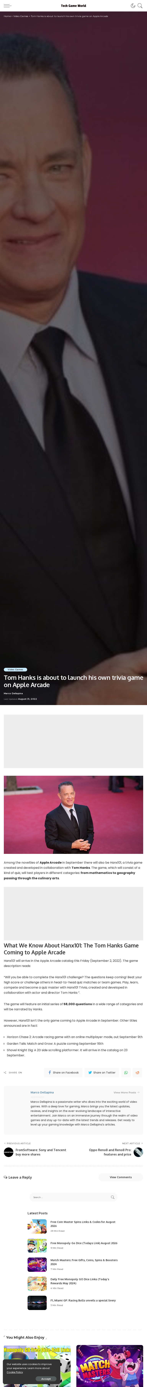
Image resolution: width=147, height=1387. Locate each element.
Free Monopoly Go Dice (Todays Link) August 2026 (84, 1243)
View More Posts (125, 1092)
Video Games (15, 669)
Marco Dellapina (13, 693)
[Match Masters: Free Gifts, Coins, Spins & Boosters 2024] (37, 1264)
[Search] (139, 5)
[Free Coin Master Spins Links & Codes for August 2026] (37, 1226)
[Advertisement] (73, 741)
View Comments (121, 1177)
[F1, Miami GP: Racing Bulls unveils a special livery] (37, 1303)
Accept (46, 1378)
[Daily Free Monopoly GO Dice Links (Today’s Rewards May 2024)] (37, 1284)
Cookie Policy (15, 1372)
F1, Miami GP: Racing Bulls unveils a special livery (83, 1300)
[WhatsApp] (126, 1072)
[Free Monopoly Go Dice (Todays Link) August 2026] (37, 1245)
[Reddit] (137, 1072)
